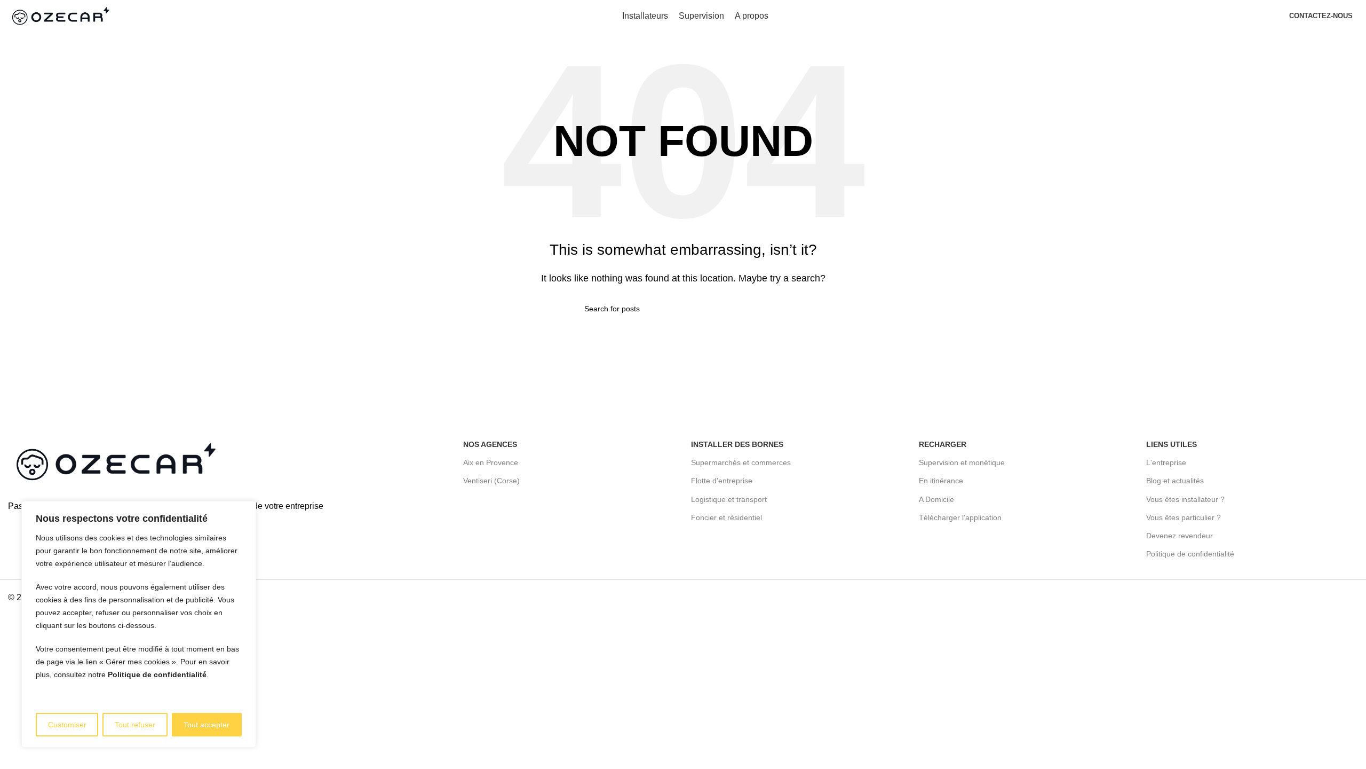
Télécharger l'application (960, 517)
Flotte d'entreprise (721, 480)
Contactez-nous (1321, 16)
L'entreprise (1166, 462)
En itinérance (941, 480)
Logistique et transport (729, 499)
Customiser (67, 724)
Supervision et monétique (962, 462)
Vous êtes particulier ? (1183, 517)
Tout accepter (206, 724)
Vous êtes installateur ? (1185, 499)
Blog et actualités (1175, 480)
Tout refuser (135, 724)
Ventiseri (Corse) (491, 480)
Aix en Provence (490, 462)
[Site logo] (60, 15)
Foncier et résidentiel (726, 517)
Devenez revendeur (1179, 535)
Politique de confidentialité (157, 674)
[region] (138, 624)
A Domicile (936, 499)
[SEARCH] (777, 308)
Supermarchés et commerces (741, 462)
